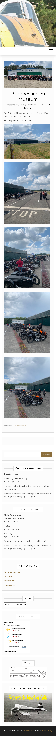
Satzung (8, 576)
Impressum (9, 581)
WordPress (28, 730)
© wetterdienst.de (10, 651)
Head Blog (47, 730)
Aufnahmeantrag (12, 572)
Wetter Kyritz (8, 622)
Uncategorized (19, 426)
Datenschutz (10, 585)
